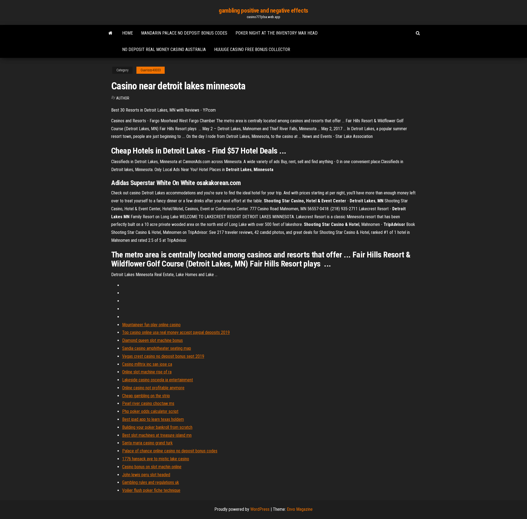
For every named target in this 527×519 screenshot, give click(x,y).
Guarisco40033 (151, 70)
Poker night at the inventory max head (277, 33)
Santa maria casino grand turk (147, 443)
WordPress (260, 509)
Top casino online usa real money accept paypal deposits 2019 (176, 332)
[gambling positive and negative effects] (110, 33)
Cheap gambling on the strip (146, 395)
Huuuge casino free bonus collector (252, 49)
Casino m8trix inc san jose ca (147, 364)
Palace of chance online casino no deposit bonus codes (169, 450)
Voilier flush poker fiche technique (151, 490)
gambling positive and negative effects (263, 10)
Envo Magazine (300, 509)
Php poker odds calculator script (150, 411)
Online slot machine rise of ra (147, 372)
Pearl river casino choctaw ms (148, 403)
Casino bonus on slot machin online (151, 466)
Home (127, 33)
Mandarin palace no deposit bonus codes (184, 33)
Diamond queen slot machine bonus (152, 340)
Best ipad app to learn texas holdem (153, 419)
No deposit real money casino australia (164, 49)
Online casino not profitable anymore (153, 387)
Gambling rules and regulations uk (150, 482)
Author (122, 98)
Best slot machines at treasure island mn (157, 435)
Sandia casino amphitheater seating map (156, 348)
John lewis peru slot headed (146, 474)
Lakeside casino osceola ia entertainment (157, 379)
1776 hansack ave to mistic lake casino (155, 458)
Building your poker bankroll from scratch (157, 427)
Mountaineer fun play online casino (151, 324)
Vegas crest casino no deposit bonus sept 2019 (163, 356)
